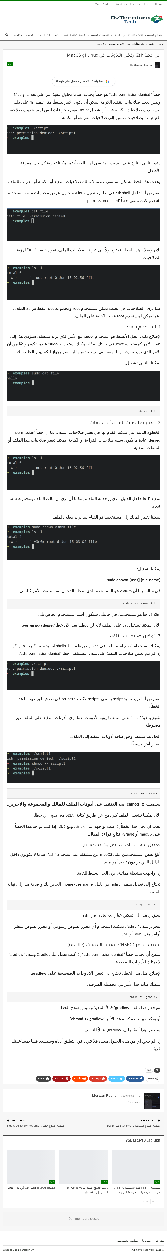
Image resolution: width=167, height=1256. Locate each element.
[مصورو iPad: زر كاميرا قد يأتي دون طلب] (31, 1167)
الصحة (29, 35)
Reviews (135, 4)
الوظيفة (18, 35)
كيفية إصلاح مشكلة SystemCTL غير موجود (133, 1126)
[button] (83, 81)
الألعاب (115, 35)
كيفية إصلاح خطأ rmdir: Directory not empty (35, 1126)
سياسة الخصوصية (127, 1240)
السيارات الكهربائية (74, 35)
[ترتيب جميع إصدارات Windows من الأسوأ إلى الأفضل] (83, 1167)
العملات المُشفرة (98, 35)
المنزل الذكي (43, 35)
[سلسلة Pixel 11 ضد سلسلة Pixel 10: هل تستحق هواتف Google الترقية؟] (136, 1167)
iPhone (159, 4)
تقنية (10, 64)
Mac (97, 4)
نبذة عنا (160, 1240)
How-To (147, 4)
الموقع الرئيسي (154, 35)
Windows (121, 4)
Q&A (149, 1070)
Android (108, 4)
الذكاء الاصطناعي (132, 35)
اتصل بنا (147, 1240)
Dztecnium (28, 1249)
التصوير (57, 35)
